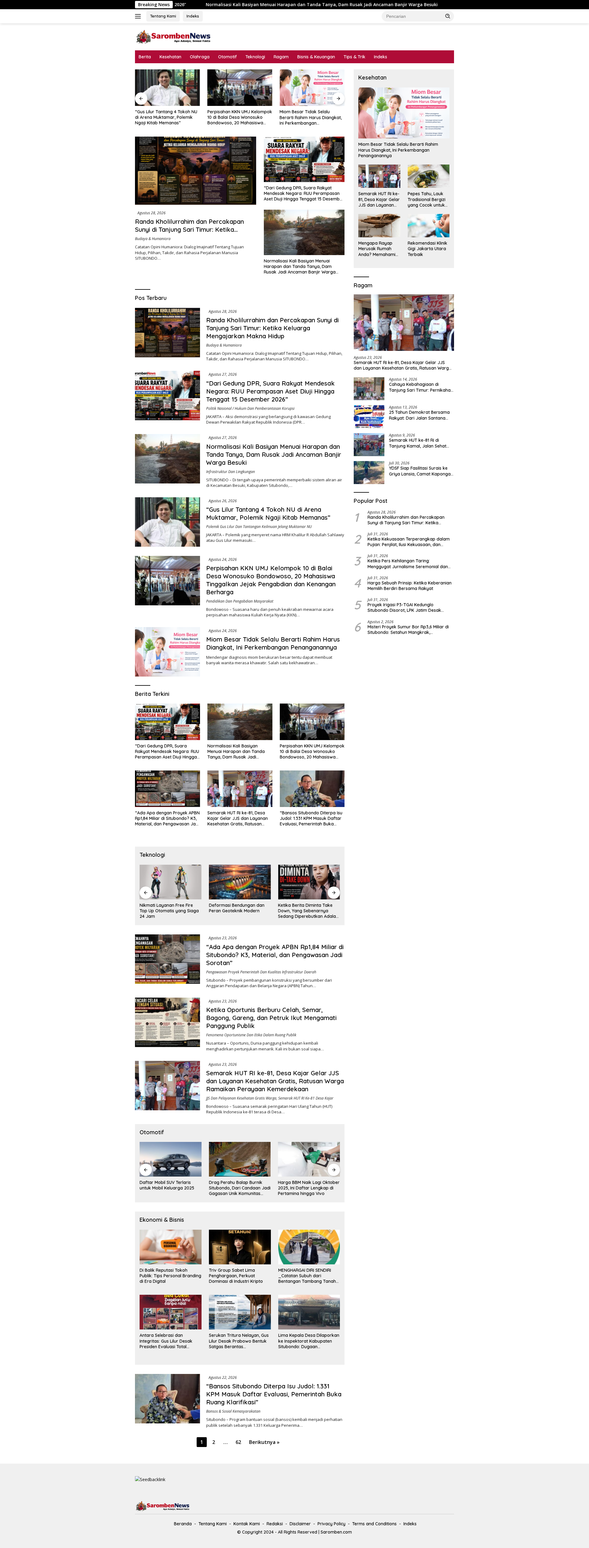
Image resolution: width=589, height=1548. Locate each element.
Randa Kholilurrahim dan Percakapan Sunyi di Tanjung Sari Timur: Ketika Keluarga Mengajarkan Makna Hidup (189, 229)
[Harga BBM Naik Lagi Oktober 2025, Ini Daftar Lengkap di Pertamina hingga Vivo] (309, 1159)
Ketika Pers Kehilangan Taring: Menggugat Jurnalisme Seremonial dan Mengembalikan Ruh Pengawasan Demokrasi (408, 563)
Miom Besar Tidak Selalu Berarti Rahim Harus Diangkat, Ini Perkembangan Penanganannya (310, 117)
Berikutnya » (264, 1442)
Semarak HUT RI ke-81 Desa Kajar (305, 1098)
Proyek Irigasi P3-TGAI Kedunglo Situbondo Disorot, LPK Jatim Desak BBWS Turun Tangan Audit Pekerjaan (405, 607)
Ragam (281, 57)
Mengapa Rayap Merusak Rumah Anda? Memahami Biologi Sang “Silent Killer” (378, 248)
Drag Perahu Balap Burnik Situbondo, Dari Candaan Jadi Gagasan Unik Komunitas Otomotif (240, 1188)
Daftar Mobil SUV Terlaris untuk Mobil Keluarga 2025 (167, 1185)
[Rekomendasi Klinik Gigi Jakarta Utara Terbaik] (428, 225)
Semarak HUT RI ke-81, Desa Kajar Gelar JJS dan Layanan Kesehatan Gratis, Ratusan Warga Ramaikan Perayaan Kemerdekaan (237, 818)
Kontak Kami (246, 1524)
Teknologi (255, 57)
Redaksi (275, 1524)
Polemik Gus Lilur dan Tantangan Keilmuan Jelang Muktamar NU (259, 526)
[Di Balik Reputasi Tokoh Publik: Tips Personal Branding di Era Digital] (171, 1247)
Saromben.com (336, 1532)
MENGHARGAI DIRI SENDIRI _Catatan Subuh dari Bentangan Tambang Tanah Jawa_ (307, 1275)
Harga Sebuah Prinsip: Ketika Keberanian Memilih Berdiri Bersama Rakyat (410, 585)
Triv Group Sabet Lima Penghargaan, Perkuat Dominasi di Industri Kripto (236, 1275)
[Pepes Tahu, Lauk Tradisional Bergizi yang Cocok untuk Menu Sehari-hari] (428, 176)
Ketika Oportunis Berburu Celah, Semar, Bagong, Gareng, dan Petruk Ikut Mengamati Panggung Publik (271, 1018)
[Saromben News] (173, 36)
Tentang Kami (163, 16)
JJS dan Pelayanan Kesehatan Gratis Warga (241, 1098)
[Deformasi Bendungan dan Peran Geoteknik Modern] (240, 882)
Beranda (183, 1524)
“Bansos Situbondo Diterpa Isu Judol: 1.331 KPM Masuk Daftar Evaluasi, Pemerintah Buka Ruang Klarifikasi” (311, 818)
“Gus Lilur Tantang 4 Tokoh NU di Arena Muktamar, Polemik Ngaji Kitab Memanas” (453, 4)
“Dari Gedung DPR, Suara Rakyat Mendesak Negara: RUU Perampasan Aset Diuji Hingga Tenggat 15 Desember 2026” (304, 193)
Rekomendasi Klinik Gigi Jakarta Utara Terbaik (427, 248)
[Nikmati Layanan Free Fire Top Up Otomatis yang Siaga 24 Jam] (171, 882)
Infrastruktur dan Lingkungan (230, 471)
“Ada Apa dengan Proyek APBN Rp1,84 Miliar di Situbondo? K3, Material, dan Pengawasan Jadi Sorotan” (167, 818)
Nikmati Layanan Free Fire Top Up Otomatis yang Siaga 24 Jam (169, 910)
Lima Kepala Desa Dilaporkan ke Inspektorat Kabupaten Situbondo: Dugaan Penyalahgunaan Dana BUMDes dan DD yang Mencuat (308, 1341)
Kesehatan (170, 57)
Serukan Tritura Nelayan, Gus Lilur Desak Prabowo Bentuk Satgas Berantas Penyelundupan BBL (239, 1341)
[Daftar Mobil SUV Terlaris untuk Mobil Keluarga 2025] (171, 1159)
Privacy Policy (331, 1524)
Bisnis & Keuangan (316, 57)
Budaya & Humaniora (153, 238)
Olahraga (200, 57)
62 (238, 1442)
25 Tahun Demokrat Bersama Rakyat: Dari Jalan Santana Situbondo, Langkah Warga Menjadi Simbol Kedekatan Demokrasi (419, 415)
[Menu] (139, 16)
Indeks (193, 16)
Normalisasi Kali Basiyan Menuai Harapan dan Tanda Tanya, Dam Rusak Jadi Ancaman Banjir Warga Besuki (228, 4)
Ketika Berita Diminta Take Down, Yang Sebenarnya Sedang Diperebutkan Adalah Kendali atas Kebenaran (308, 910)
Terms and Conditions (374, 1524)
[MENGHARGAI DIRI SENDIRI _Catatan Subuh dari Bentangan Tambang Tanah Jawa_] (309, 1247)
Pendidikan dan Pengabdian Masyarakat (239, 601)
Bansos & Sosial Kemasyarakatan (233, 1411)
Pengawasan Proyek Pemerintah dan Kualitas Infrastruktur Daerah (261, 972)
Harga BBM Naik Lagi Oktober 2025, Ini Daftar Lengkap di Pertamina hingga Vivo (309, 1188)
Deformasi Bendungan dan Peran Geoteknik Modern (236, 908)
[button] (448, 16)
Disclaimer (300, 1524)
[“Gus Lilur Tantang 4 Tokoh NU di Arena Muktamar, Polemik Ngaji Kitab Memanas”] (167, 87)
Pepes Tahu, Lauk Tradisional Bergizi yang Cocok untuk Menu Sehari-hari (426, 199)
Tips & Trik (354, 57)
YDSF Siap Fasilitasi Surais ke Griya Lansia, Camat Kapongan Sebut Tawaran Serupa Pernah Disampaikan (421, 470)
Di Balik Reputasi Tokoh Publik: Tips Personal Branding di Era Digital (170, 1275)
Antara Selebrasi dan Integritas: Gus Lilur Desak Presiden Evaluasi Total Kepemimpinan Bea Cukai (166, 1341)
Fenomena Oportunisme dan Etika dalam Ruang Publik (251, 1035)
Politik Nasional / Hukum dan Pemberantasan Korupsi (250, 408)
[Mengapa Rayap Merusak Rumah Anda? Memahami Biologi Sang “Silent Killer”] (379, 225)
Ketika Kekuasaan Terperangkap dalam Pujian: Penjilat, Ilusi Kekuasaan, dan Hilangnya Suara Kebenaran (409, 541)
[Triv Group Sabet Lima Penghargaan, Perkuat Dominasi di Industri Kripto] (240, 1247)
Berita (145, 57)
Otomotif (227, 57)
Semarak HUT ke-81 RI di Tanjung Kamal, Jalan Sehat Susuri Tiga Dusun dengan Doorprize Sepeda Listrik (417, 442)
